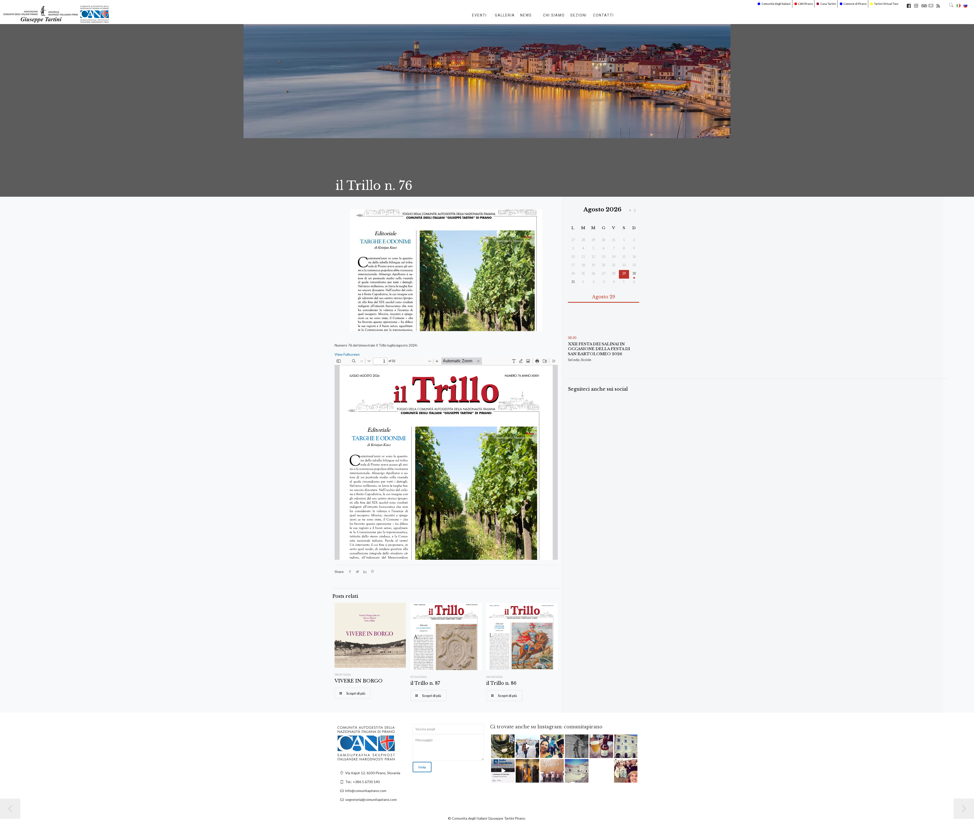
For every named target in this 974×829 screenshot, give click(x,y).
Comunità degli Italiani (776, 3)
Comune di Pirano (854, 3)
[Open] (503, 746)
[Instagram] (511, 755)
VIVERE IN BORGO (358, 681)
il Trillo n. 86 (501, 683)
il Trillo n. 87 (425, 683)
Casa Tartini (828, 3)
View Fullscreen (347, 354)
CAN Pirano (805, 3)
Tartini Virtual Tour (886, 3)
